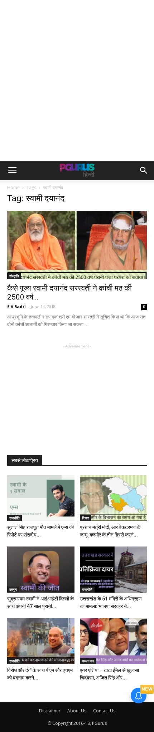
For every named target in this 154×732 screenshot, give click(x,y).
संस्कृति (14, 275)
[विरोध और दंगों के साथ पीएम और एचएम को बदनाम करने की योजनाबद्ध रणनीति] (40, 641)
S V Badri (16, 306)
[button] (144, 170)
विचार (85, 517)
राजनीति (14, 517)
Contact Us (104, 711)
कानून (13, 589)
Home (13, 187)
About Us (76, 711)
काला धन (88, 660)
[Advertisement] (77, 80)
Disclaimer (50, 711)
